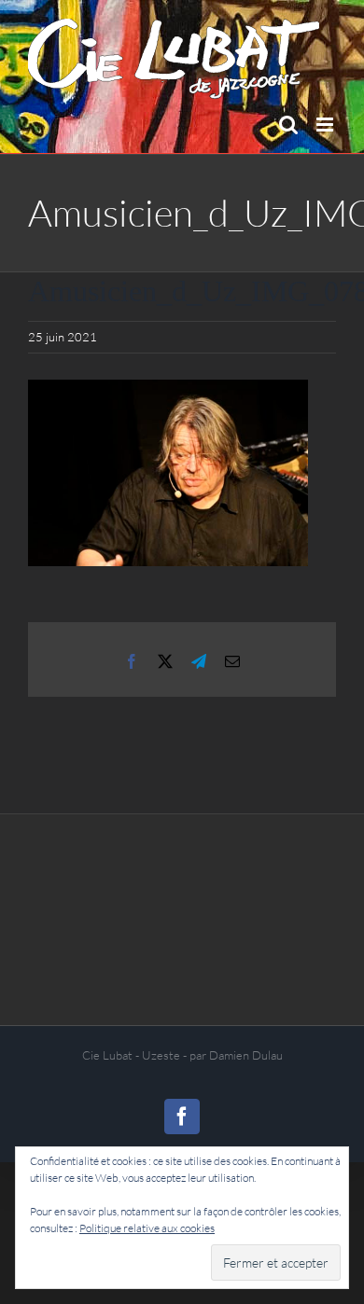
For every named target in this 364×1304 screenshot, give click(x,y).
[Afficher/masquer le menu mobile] (326, 124)
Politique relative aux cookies (147, 1228)
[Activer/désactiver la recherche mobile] (288, 124)
